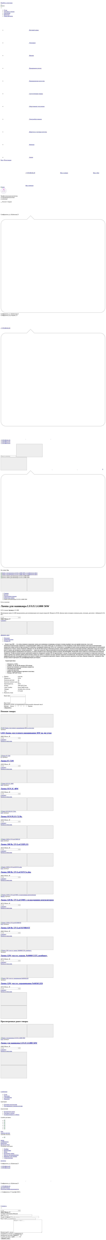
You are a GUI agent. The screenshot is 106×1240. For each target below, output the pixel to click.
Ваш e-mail (4, 1218)
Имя (2, 1215)
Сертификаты (8, 1097)
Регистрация (7, 160)
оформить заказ (5, 635)
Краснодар (4, 1143)
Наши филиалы (8, 16)
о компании (4, 1091)
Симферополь (5, 1141)
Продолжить (8, 707)
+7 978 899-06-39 (5, 328)
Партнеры (7, 1096)
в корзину (3, 620)
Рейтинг (6, 706)
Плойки (6, 1149)
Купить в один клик (6, 741)
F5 (1, 757)
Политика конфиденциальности (10, 1189)
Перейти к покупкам (6, 3)
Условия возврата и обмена (11, 1114)
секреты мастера (5, 1133)
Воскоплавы (7, 1150)
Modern (3, 896)
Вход (2, 160)
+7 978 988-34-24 (5, 443)
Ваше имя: (7, 695)
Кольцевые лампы (9, 1153)
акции (2, 1140)
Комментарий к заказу (7, 1232)
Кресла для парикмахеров (11, 1155)
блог (2, 1131)
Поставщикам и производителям (13, 1106)
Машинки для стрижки (10, 1156)
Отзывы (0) (7, 641)
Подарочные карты (9, 1111)
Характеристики (8, 639)
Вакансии (7, 14)
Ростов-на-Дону (5, 1144)
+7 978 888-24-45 (5, 441)
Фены (5, 1152)
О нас (5, 10)
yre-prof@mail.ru (5, 1187)
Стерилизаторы (8, 1158)
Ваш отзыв (7, 703)
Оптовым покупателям (10, 1104)
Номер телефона (5, 1217)
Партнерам (7, 13)
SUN (2, 785)
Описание (7, 638)
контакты (3, 1160)
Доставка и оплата (9, 11)
